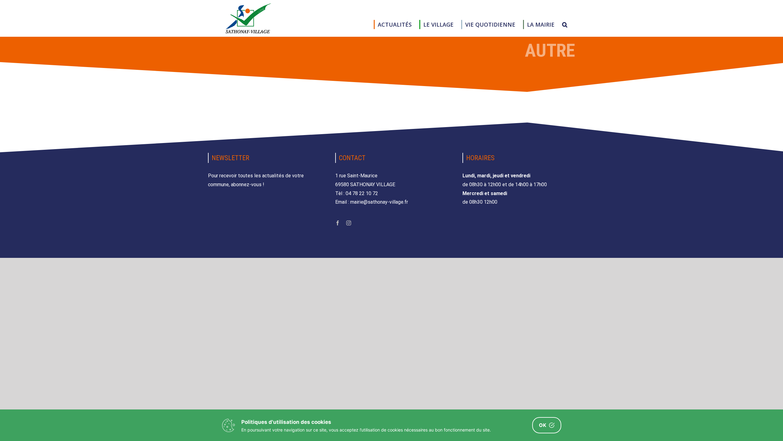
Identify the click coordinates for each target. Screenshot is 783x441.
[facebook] (337, 223)
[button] (564, 24)
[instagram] (348, 223)
